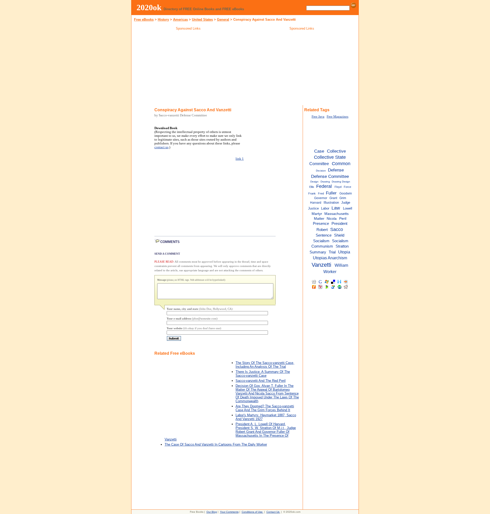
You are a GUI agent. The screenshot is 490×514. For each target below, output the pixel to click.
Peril (342, 219)
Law (336, 208)
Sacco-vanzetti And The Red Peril (261, 381)
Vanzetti (321, 265)
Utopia (344, 252)
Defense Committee (330, 176)
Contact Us (272, 511)
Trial (332, 252)
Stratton (342, 246)
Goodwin (345, 193)
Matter (319, 219)
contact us (161, 147)
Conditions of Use (252, 511)
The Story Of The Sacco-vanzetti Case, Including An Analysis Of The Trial (265, 365)
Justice (313, 208)
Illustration (331, 202)
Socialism (321, 241)
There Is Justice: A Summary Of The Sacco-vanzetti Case (263, 373)
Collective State (330, 157)
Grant (333, 198)
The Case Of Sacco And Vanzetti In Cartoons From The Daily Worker (216, 444)
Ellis (311, 186)
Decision (321, 170)
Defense (336, 170)
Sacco (336, 229)
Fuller (331, 192)
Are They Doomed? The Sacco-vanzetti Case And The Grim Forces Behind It (265, 408)
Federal (324, 186)
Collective (336, 151)
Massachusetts (336, 214)
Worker (329, 271)
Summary (318, 252)
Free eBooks (144, 19)
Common (341, 163)
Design (314, 181)
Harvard (315, 202)
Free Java (318, 116)
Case (319, 151)
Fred (321, 193)
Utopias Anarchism (330, 257)
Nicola (332, 219)
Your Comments (229, 511)
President (339, 224)
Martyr (317, 214)
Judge (345, 202)
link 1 (240, 159)
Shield (339, 235)
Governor (320, 198)
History (163, 19)
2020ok (149, 7)
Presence (321, 224)
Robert (322, 230)
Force (347, 186)
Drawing (325, 181)
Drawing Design (341, 181)
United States (202, 19)
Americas (180, 19)
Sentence (324, 235)
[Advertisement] (188, 68)
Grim (342, 198)
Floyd (338, 186)
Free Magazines (337, 116)
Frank (312, 193)
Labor (325, 208)
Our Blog (211, 511)
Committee (319, 163)
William (341, 265)
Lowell (347, 208)
